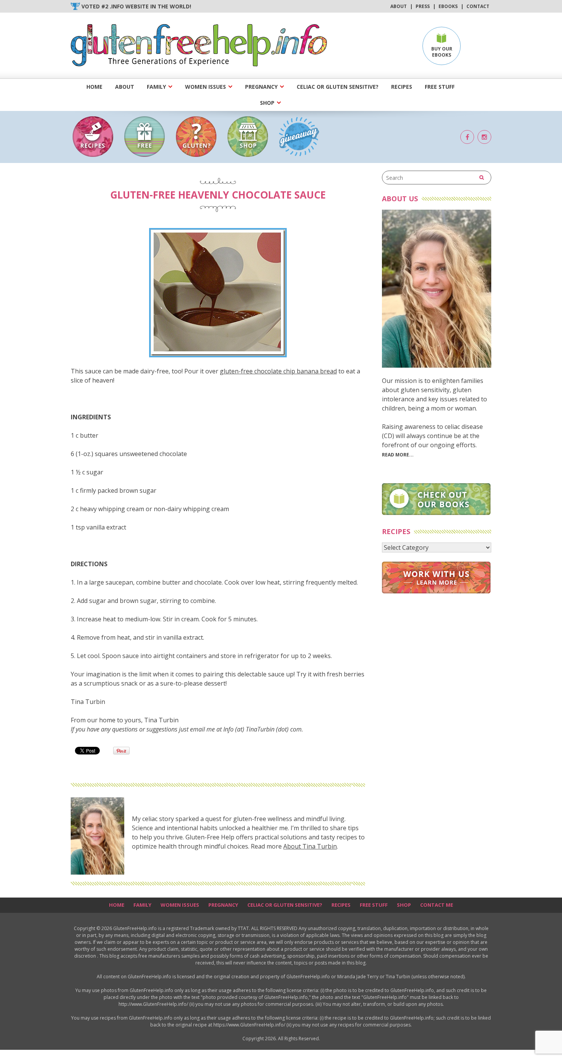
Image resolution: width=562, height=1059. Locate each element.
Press (423, 6)
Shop (267, 102)
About (398, 6)
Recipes (401, 86)
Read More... (398, 454)
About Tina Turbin (310, 846)
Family (156, 86)
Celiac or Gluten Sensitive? (337, 86)
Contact (477, 6)
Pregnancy (261, 86)
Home (94, 86)
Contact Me (436, 904)
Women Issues (205, 86)
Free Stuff (440, 86)
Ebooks (448, 6)
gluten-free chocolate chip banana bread (278, 371)
